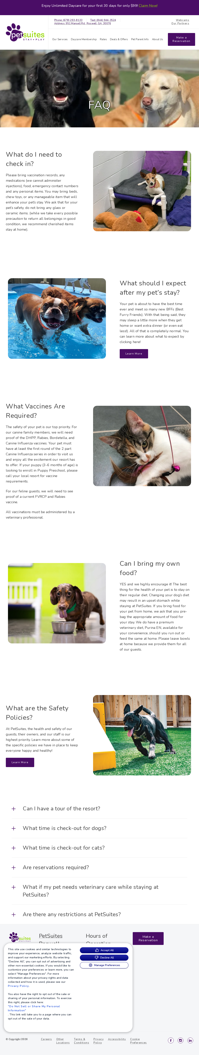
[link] (25, 32)
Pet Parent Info (140, 39)
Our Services (60, 39)
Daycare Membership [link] (84, 39)
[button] (99, 809)
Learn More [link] (134, 353)
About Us (157, 39)
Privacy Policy (18, 986)
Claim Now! (148, 5)
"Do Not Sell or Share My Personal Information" (34, 1008)
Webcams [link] (182, 20)
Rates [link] (103, 39)
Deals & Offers (119, 39)
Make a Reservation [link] (181, 39)
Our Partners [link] (180, 23)
